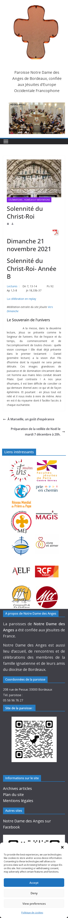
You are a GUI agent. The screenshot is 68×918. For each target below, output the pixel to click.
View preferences (34, 903)
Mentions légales (18, 800)
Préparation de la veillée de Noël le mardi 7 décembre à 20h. (35, 431)
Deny (34, 893)
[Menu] (6, 141)
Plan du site (13, 794)
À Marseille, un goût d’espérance (31, 419)
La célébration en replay (21, 299)
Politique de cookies (32, 912)
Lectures (12, 286)
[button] (62, 847)
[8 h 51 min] (8, 224)
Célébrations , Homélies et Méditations (29, 199)
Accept (34, 883)
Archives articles (17, 788)
